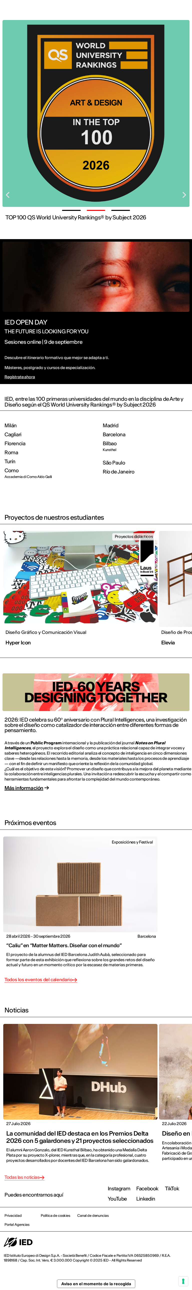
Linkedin (145, 1199)
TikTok (172, 1188)
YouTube (117, 1199)
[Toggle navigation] (184, 10)
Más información (23, 788)
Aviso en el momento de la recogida (96, 1283)
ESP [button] (145, 10)
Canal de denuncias (92, 1215)
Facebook (147, 1188)
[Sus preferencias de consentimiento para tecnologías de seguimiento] (183, 1281)
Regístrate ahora (19, 377)
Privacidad (13, 1215)
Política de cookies (55, 1215)
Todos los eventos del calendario (38, 979)
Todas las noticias (22, 1177)
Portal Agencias (17, 1224)
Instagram (119, 1188)
